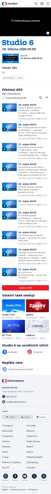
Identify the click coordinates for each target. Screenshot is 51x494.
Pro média (31, 425)
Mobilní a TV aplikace (11, 462)
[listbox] (25, 417)
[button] (10, 111)
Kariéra (30, 451)
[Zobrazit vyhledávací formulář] (36, 3)
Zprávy (20, 78)
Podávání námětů (34, 457)
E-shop (5, 457)
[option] (10, 417)
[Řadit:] (47, 97)
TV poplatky (7, 436)
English (5, 489)
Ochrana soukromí (18, 489)
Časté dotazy (32, 462)
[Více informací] (47, 33)
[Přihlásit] (42, 3)
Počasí (5, 451)
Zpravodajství (8, 78)
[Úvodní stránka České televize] (13, 380)
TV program (7, 425)
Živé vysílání (7, 430)
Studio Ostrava (33, 441)
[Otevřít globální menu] (48, 3)
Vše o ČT (6, 467)
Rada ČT (30, 446)
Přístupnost (33, 489)
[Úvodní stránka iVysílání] (9, 3)
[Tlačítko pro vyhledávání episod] (40, 97)
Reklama (31, 430)
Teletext (6, 441)
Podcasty (6, 446)
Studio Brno (32, 436)
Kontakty (31, 467)
